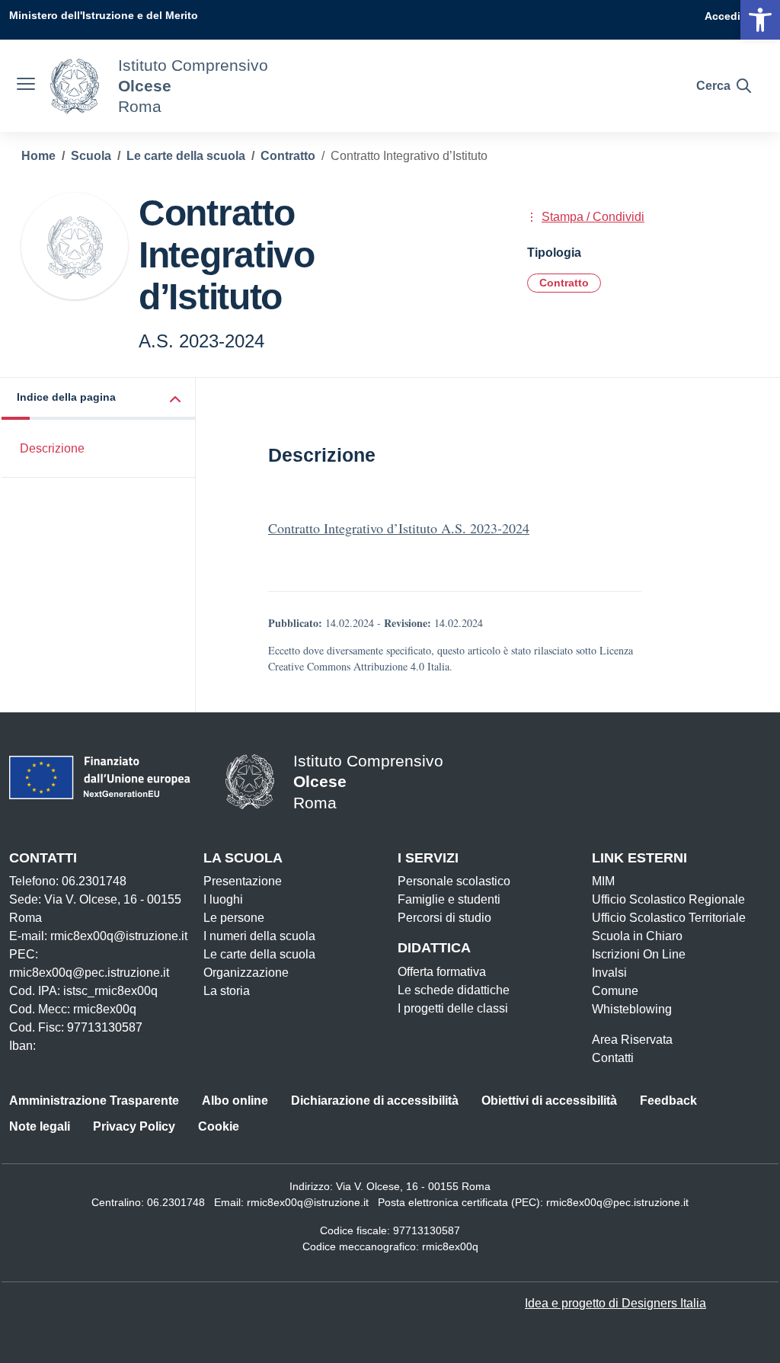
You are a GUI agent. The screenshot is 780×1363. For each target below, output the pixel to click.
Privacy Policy (134, 1126)
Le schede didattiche (454, 990)
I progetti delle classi (453, 1008)
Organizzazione (246, 972)
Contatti (613, 1057)
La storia (226, 990)
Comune (615, 990)
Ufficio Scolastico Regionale (668, 899)
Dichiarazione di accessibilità (375, 1100)
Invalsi (609, 972)
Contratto (564, 283)
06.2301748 (176, 1202)
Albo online (235, 1100)
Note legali (39, 1126)
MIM (603, 881)
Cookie (218, 1126)
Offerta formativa (442, 971)
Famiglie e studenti (449, 899)
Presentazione (242, 881)
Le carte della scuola (259, 954)
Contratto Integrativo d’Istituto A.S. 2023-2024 (398, 528)
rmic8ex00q (450, 1246)
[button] (99, 399)
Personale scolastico (454, 881)
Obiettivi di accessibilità (549, 1100)
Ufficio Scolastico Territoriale (669, 917)
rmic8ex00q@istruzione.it (308, 1202)
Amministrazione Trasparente (94, 1100)
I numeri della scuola (259, 935)
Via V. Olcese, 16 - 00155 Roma (413, 1186)
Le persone (233, 917)
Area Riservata (632, 1039)
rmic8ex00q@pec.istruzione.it (617, 1202)
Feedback (668, 1100)
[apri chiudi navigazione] (26, 86)
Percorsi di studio (444, 917)
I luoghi (223, 899)
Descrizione (52, 448)
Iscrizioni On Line (639, 954)
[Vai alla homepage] (74, 86)
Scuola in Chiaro (637, 935)
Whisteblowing (632, 1009)
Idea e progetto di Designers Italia (615, 1303)
